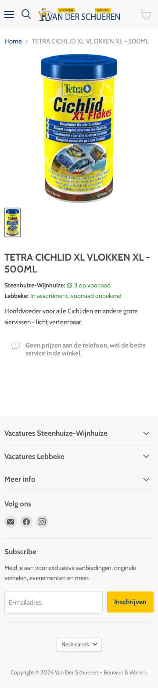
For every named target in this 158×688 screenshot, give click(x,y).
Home (13, 41)
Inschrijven (130, 602)
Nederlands (75, 644)
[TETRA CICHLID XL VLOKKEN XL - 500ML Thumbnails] (12, 222)
